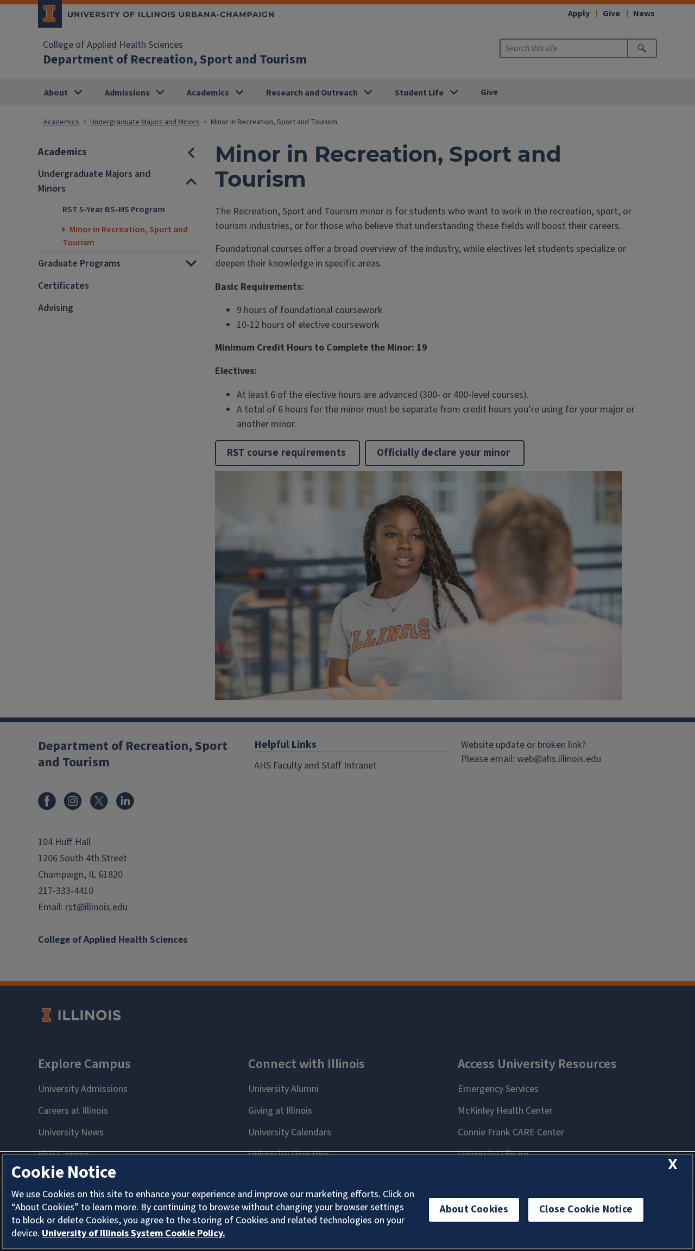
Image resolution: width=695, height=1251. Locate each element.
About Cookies (474, 1209)
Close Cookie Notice (586, 1209)
